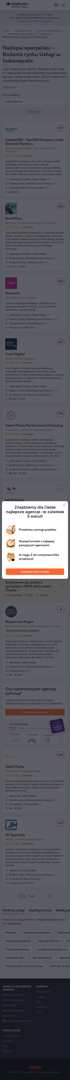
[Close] (64, 505)
